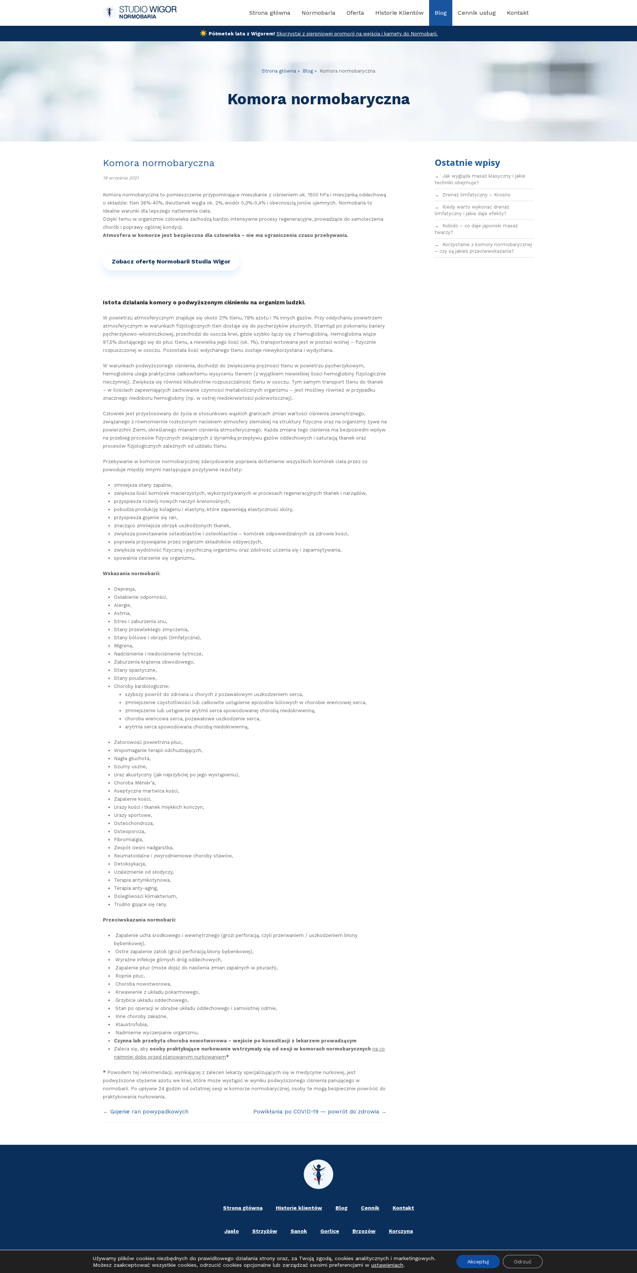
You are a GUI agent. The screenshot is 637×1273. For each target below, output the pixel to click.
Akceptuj (478, 1262)
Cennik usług (477, 12)
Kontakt (518, 12)
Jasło (231, 1231)
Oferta (355, 12)
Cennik (370, 1208)
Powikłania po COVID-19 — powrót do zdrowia (316, 1111)
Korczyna (401, 1231)
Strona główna (269, 12)
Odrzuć (523, 1262)
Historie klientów (299, 1208)
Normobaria (318, 12)
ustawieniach (387, 1265)
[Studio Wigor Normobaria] (140, 13)
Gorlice (329, 1231)
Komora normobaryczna (159, 163)
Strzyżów (264, 1231)
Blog (441, 12)
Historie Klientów (399, 12)
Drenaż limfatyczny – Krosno (476, 194)
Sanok (298, 1231)
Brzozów (364, 1231)
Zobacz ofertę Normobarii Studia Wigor (171, 261)
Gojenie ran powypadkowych (149, 1111)
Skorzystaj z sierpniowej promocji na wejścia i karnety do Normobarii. (357, 33)
